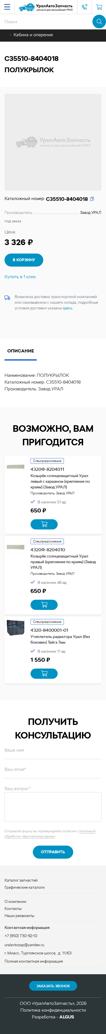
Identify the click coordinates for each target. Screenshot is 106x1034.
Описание (20, 351)
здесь (68, 308)
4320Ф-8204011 (47, 469)
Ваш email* (15, 769)
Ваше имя (14, 750)
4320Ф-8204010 (48, 549)
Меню (7, 7)
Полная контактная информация (34, 961)
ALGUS (66, 1017)
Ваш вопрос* (18, 788)
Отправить (53, 852)
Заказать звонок (53, 986)
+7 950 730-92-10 (84, 7)
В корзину (24, 260)
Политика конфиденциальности (53, 1010)
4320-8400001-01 (49, 630)
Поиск (99, 21)
